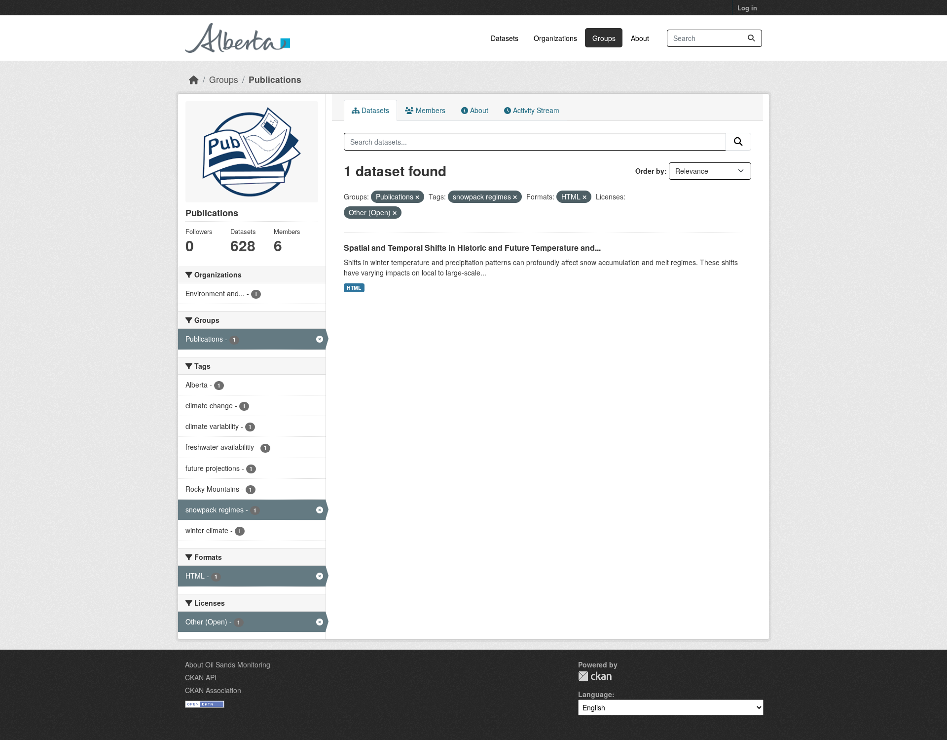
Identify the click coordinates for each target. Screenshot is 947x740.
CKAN (595, 676)
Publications (275, 79)
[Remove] (417, 197)
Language (595, 694)
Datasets (504, 38)
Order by (649, 171)
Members (429, 110)
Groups (604, 38)
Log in (747, 7)
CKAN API (201, 677)
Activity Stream (535, 110)
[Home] (194, 79)
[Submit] (751, 38)
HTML (354, 287)
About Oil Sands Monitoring (227, 664)
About (640, 38)
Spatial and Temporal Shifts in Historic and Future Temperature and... (472, 247)
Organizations (555, 38)
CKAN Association (213, 690)
